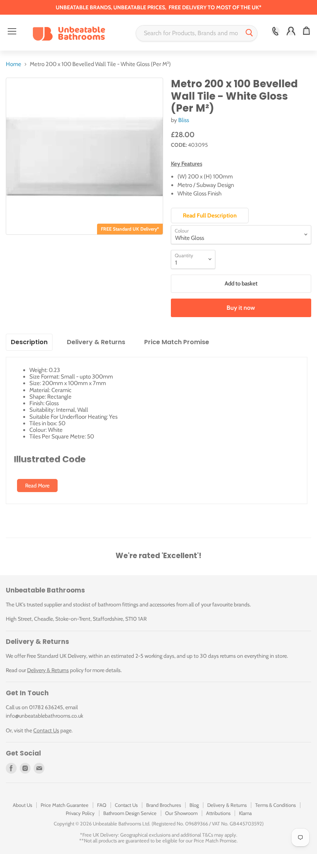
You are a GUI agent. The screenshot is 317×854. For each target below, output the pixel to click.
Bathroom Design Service (130, 813)
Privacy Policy (80, 813)
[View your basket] (306, 31)
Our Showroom (181, 813)
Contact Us (46, 730)
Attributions (218, 813)
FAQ (101, 805)
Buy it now (241, 307)
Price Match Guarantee (65, 805)
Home (13, 64)
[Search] (249, 33)
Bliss (183, 120)
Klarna (245, 813)
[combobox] (189, 33)
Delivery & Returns (48, 670)
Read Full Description (210, 215)
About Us (22, 805)
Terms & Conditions (275, 805)
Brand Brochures (163, 805)
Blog (194, 805)
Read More (37, 485)
